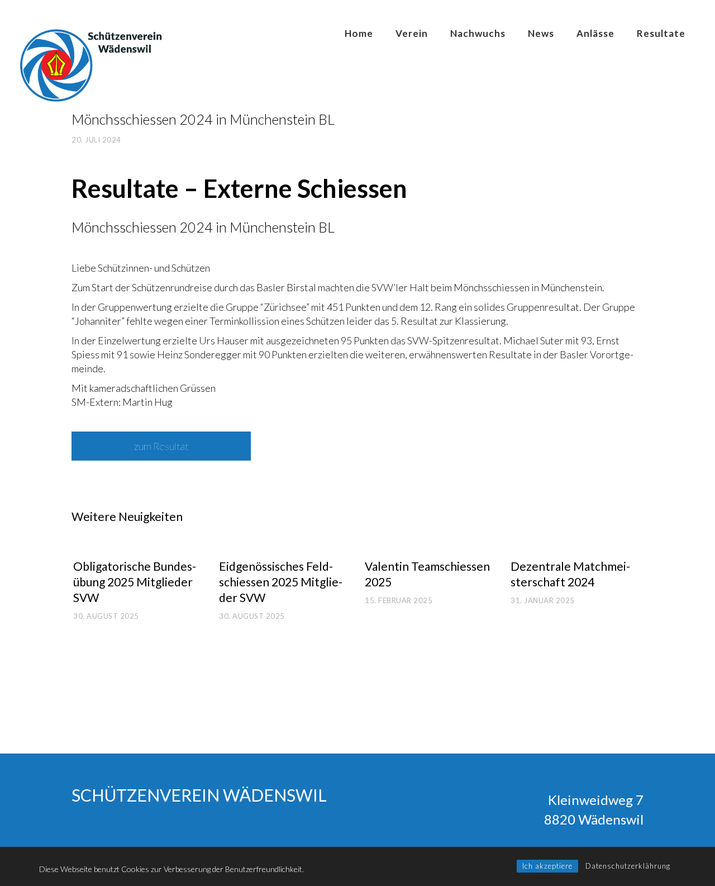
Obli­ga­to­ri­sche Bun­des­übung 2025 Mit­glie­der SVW (134, 581)
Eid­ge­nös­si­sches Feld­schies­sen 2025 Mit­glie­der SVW (280, 581)
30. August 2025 (106, 616)
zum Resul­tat (161, 446)
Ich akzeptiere (547, 865)
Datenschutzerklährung (627, 865)
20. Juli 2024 (96, 139)
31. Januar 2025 (543, 600)
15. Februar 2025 (398, 600)
